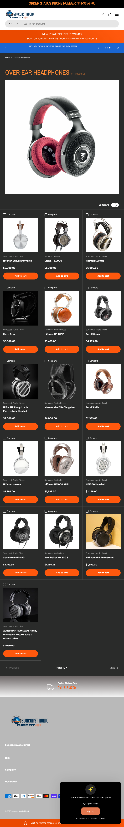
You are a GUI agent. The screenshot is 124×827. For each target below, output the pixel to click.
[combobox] (62, 23)
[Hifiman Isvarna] (20, 458)
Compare (104, 205)
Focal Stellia (92, 407)
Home (7, 58)
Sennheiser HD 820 (14, 557)
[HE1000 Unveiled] (103, 458)
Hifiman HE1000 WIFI (56, 484)
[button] (109, 14)
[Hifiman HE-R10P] (62, 308)
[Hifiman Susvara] (103, 235)
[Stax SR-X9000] (62, 235)
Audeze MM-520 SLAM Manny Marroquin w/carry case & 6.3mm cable (20, 634)
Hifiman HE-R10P (54, 334)
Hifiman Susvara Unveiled (17, 261)
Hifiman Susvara (95, 261)
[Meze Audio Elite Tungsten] (62, 381)
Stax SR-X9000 (53, 261)
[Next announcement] (98, 47)
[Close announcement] (118, 47)
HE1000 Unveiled (95, 484)
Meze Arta (9, 334)
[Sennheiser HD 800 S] (62, 531)
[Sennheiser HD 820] (20, 531)
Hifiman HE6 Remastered (100, 557)
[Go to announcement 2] (107, 47)
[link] (24, 668)
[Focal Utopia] (103, 308)
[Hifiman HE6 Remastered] (103, 531)
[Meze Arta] (20, 308)
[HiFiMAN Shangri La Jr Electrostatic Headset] (20, 381)
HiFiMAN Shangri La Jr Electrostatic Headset (15, 409)
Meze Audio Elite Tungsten (60, 407)
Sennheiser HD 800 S (56, 557)
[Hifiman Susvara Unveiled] (20, 235)
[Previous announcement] (5, 47)
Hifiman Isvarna (12, 484)
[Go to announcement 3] (109, 47)
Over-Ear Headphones (21, 58)
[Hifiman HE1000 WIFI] (62, 458)
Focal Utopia (93, 334)
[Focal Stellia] (103, 381)
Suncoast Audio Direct (20, 811)
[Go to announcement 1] (105, 47)
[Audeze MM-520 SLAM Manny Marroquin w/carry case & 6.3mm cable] (20, 605)
